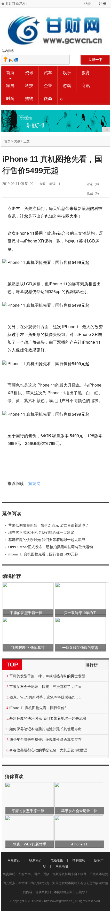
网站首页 (13, 860)
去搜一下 (95, 60)
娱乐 (67, 72)
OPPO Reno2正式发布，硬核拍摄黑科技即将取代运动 (50, 547)
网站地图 (62, 866)
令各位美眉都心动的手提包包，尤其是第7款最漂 (48, 750)
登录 (87, 4)
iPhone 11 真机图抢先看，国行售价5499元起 (43, 554)
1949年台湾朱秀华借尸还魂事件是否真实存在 (45, 740)
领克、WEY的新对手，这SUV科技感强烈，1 (45, 697)
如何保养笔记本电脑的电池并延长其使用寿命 (45, 729)
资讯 (29, 72)
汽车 (48, 72)
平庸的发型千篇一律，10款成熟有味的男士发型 (47, 676)
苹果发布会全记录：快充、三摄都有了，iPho (45, 687)
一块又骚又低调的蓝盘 (80, 648)
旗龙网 (34, 483)
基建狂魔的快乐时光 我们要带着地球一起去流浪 (46, 540)
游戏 (67, 85)
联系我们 (35, 860)
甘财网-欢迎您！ (17, 3)
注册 (102, 4)
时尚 (10, 98)
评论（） (94, 184)
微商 (48, 98)
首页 (10, 72)
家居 (10, 85)
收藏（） (94, 193)
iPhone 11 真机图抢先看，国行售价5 (37, 708)
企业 (48, 85)
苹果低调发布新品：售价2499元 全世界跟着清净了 (48, 525)
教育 (86, 72)
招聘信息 (79, 860)
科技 (29, 85)
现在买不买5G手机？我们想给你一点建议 (41, 533)
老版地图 (57, 860)
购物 (29, 98)
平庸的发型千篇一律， (28, 613)
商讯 (86, 85)
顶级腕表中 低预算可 (28, 648)
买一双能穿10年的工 (80, 613)
